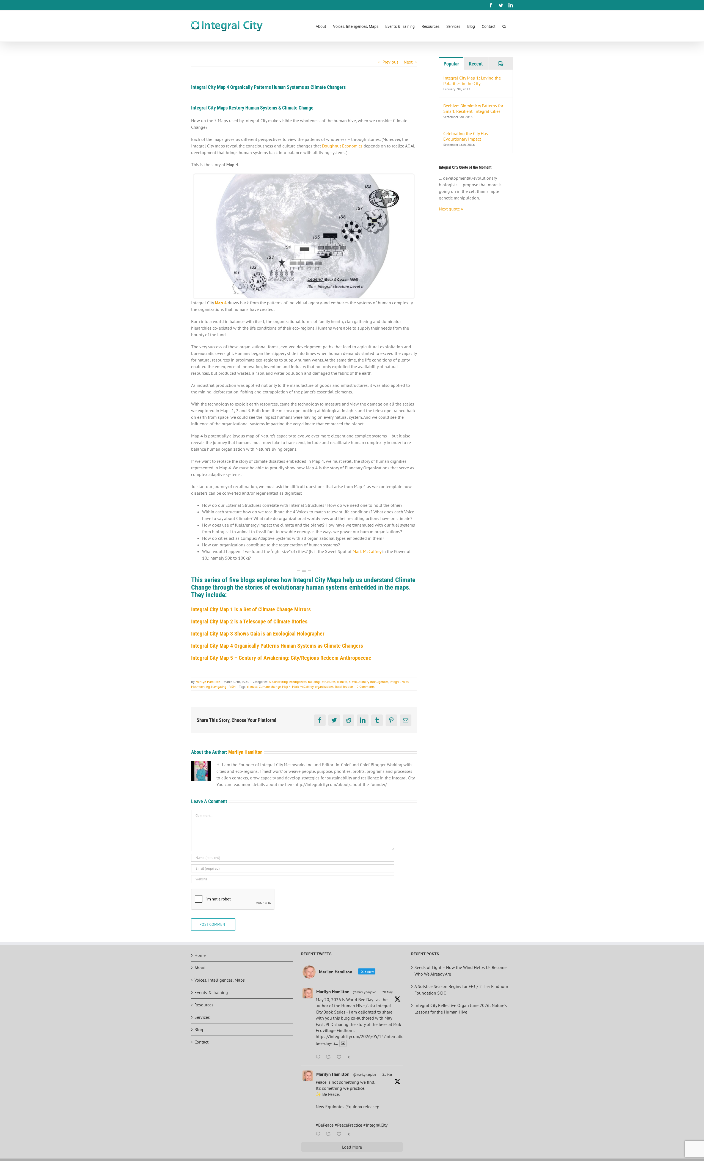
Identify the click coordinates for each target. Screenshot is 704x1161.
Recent (476, 64)
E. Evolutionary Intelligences (368, 682)
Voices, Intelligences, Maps (219, 980)
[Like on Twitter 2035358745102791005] (340, 1134)
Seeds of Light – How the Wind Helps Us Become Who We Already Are (460, 971)
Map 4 (286, 686)
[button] (504, 26)
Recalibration (344, 686)
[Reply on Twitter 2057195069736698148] (319, 1057)
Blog (198, 1029)
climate (342, 682)
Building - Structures (322, 682)
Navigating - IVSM (223, 686)
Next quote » (451, 209)
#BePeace (325, 1125)
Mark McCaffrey (367, 551)
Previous (390, 62)
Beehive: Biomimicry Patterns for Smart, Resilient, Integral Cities (473, 108)
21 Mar (387, 1074)
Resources (203, 1004)
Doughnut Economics (342, 146)
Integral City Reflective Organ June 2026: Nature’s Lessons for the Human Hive (460, 1009)
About (200, 967)
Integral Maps (399, 682)
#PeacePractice (348, 1125)
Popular (451, 64)
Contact (201, 1042)
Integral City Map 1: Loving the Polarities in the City (472, 80)
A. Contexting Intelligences (288, 682)
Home (200, 955)
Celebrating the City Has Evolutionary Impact (465, 136)
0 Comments (366, 686)
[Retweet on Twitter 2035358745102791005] (330, 1134)
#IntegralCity (375, 1125)
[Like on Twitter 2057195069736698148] (340, 1057)
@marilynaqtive (364, 992)
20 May (387, 992)
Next (408, 62)
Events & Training (211, 992)
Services (202, 1017)
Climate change (270, 686)
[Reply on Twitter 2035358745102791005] (319, 1134)
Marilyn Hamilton (208, 682)
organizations (324, 686)
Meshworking (200, 686)
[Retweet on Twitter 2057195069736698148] (330, 1057)
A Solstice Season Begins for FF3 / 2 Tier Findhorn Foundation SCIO (461, 990)
